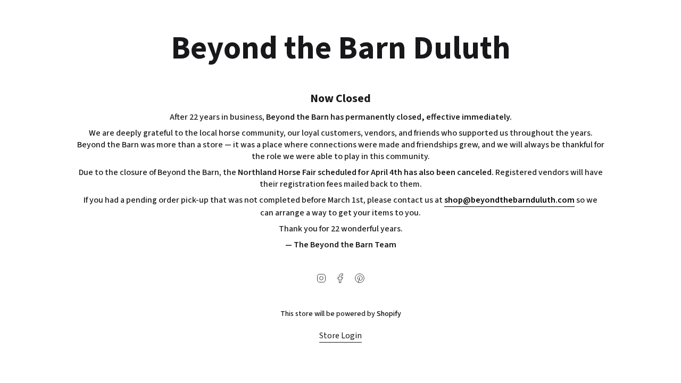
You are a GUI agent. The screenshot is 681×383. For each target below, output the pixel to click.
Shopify (389, 314)
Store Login (340, 336)
